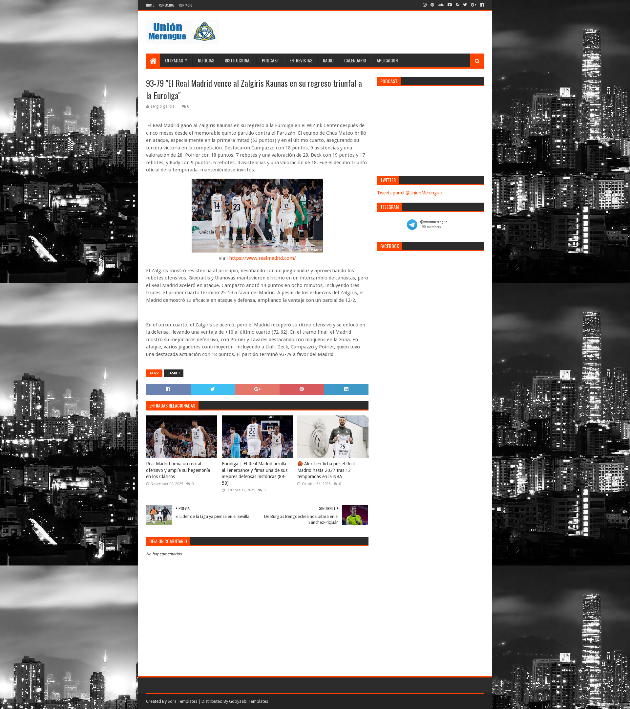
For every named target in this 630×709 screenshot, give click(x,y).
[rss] (457, 5)
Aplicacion (387, 60)
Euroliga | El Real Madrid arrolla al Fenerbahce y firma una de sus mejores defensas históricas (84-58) (254, 473)
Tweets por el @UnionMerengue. (410, 192)
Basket (173, 373)
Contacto (185, 5)
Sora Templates (182, 701)
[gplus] (474, 5)
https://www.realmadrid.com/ (262, 258)
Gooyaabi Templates (248, 701)
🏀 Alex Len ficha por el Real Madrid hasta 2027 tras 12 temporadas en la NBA (326, 470)
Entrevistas (300, 60)
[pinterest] (432, 5)
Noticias (206, 60)
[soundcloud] (441, 5)
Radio (328, 60)
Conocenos (166, 5)
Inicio (150, 5)
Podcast (270, 60)
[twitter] (465, 5)
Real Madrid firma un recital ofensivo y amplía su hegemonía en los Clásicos (178, 470)
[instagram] (425, 5)
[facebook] (481, 5)
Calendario (355, 60)
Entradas (174, 60)
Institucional (238, 60)
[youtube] (449, 5)
